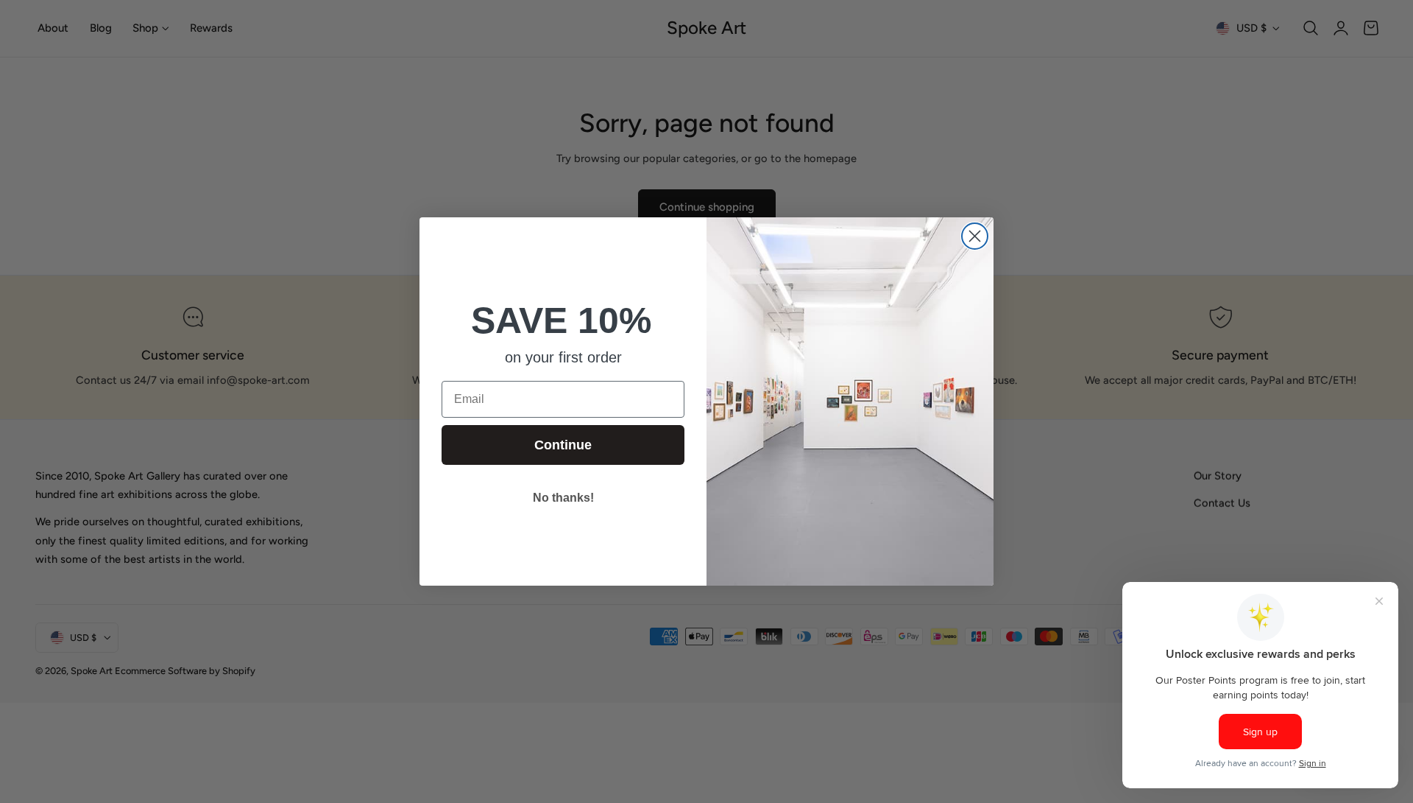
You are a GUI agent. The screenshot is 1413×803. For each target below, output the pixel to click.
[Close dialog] (975, 236)
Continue (563, 445)
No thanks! (563, 497)
